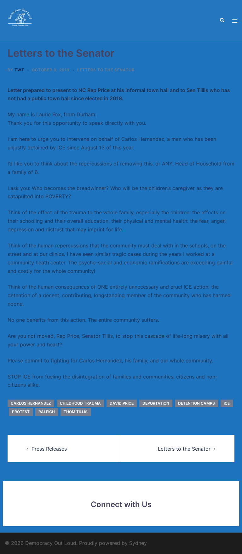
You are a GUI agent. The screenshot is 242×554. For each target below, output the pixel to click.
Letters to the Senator (106, 69)
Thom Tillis (76, 411)
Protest (21, 411)
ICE (227, 403)
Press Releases (49, 449)
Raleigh (46, 411)
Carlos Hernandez (31, 403)
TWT (19, 69)
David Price (122, 403)
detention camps (196, 403)
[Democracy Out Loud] (20, 20)
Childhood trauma (80, 403)
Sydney (138, 543)
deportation (155, 403)
